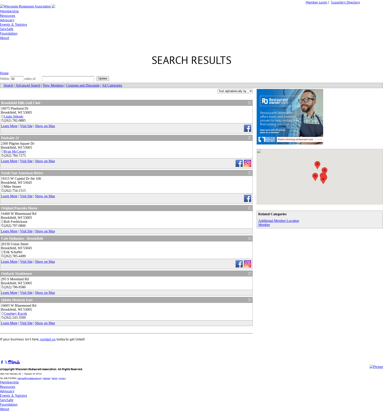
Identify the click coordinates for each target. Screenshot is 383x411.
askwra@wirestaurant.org (29, 378)
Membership (9, 11)
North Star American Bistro (22, 173)
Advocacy (7, 20)
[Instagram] (10, 362)
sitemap (46, 378)
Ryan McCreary (15, 151)
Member (264, 225)
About (4, 38)
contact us (48, 339)
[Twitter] (6, 362)
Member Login (316, 2)
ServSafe (6, 29)
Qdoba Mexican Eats (17, 300)
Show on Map (45, 126)
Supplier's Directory (345, 2)
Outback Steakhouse (16, 273)
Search (8, 85)
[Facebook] (2, 362)
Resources (7, 15)
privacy (62, 378)
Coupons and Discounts (83, 85)
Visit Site (26, 126)
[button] (323, 180)
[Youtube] (18, 362)
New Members (53, 85)
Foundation (9, 33)
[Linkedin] (14, 362)
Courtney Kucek (15, 313)
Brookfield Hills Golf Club (20, 103)
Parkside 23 (10, 138)
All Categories (112, 85)
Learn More (9, 126)
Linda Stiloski (13, 116)
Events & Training (13, 24)
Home (4, 73)
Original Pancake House (19, 208)
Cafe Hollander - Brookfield (22, 238)
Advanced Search (28, 85)
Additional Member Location (278, 221)
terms (54, 378)
